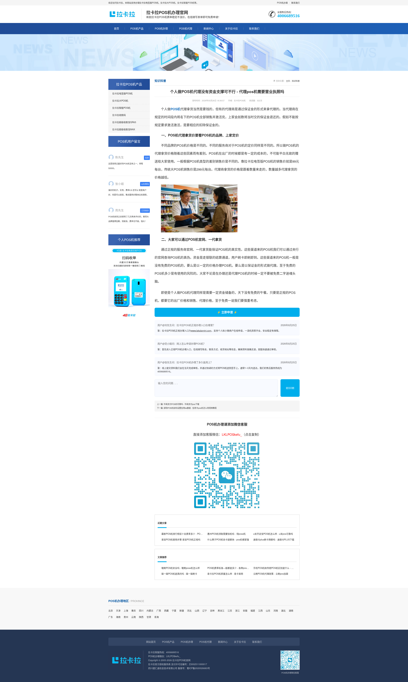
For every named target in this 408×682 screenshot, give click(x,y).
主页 (288, 80)
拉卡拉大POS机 (120, 100)
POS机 (175, 109)
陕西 (141, 616)
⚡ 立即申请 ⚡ (227, 312)
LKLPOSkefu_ (232, 434)
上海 (126, 610)
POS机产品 (136, 28)
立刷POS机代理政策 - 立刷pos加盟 (270, 573)
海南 (118, 616)
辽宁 (204, 610)
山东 (268, 610)
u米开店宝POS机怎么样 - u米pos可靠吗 (273, 533)
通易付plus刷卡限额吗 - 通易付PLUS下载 (273, 539)
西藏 (166, 610)
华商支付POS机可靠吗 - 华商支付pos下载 (181, 404)
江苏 (230, 610)
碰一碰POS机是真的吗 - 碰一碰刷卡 (179, 573)
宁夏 (174, 610)
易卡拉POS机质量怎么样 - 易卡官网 (225, 573)
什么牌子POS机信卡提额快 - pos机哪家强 (228, 539)
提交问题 (290, 388)
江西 (260, 610)
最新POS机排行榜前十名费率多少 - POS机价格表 (186, 533)
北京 (110, 610)
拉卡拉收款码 (119, 115)
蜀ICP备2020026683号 (198, 668)
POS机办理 (282, 2)
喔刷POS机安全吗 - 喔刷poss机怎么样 (180, 567)
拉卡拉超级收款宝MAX (123, 129)
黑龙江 (221, 610)
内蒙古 (150, 610)
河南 (275, 610)
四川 (141, 610)
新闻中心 (209, 28)
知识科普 (296, 80)
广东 (110, 616)
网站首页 (151, 641)
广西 (159, 610)
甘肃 (149, 616)
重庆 (133, 610)
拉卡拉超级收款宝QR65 (124, 122)
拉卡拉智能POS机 (121, 107)
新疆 (181, 610)
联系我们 (295, 2)
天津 (118, 610)
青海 (156, 616)
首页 (116, 28)
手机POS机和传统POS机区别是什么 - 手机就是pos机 (279, 567)
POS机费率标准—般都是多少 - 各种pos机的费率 (231, 567)
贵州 (126, 616)
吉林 (212, 610)
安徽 (245, 610)
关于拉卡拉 (231, 28)
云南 (133, 616)
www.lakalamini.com (201, 330)
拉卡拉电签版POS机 (122, 93)
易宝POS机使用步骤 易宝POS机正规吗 (180, 539)
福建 (253, 610)
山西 (197, 610)
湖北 (283, 610)
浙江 (237, 610)
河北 (189, 610)
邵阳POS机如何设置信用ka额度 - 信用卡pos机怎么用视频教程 (190, 408)
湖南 (291, 610)
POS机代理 (185, 28)
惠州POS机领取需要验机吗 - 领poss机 (226, 533)
